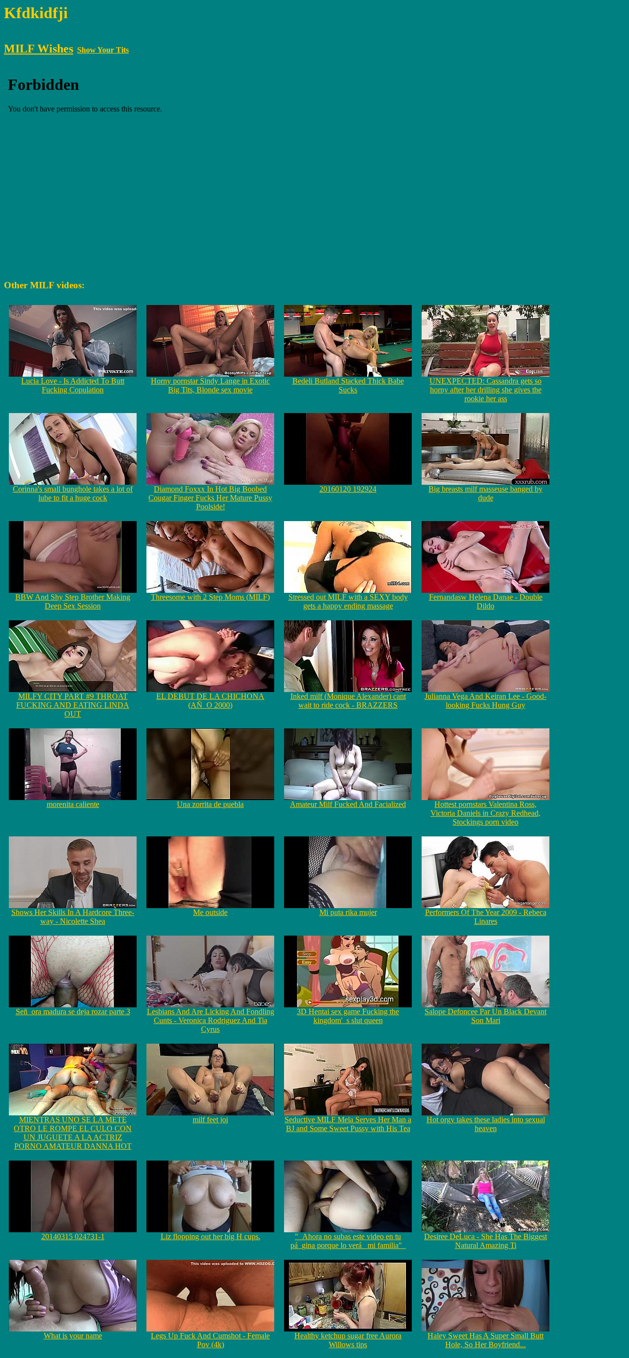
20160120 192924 (347, 489)
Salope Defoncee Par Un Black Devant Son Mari (485, 1016)
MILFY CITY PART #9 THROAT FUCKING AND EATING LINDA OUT (72, 705)
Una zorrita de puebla (210, 804)
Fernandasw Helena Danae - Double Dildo (486, 601)
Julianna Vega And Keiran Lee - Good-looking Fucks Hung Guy (485, 700)
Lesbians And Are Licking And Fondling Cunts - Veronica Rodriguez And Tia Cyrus (210, 1020)
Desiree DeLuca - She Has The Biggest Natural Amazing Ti (485, 1240)
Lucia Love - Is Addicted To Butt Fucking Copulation (72, 385)
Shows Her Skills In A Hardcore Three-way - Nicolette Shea (72, 916)
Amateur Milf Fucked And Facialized (348, 804)
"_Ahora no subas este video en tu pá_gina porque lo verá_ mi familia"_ (348, 1240)
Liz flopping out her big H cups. (210, 1236)
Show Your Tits (103, 50)
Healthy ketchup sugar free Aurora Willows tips (347, 1340)
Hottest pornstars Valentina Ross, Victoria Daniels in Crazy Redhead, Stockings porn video (485, 813)
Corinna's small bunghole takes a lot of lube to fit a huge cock (73, 493)
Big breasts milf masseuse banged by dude (486, 493)
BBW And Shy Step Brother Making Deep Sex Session (72, 601)
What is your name (73, 1335)
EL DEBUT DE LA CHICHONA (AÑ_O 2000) (210, 700)
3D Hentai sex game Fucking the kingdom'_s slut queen (348, 1016)
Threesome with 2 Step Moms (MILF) (210, 597)
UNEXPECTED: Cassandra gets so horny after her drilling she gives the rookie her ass (485, 390)
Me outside (210, 912)
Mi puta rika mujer (348, 912)
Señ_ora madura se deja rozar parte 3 (73, 1011)
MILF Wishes (38, 48)
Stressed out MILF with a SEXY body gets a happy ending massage (348, 601)
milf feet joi (210, 1119)
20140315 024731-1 (73, 1236)
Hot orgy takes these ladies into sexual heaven (486, 1124)
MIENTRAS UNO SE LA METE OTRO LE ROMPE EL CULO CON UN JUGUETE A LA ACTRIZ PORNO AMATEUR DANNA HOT (73, 1132)
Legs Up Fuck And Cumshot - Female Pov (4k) (210, 1340)
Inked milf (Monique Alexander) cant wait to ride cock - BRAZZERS (348, 700)
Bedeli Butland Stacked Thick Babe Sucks (348, 385)
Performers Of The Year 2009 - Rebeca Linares (485, 916)
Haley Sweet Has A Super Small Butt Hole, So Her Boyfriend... (485, 1340)
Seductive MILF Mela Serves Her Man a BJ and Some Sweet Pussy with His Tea (348, 1124)
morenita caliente (73, 804)
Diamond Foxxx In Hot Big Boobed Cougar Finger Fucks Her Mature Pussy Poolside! (210, 498)
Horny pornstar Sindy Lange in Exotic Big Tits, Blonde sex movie (210, 385)
